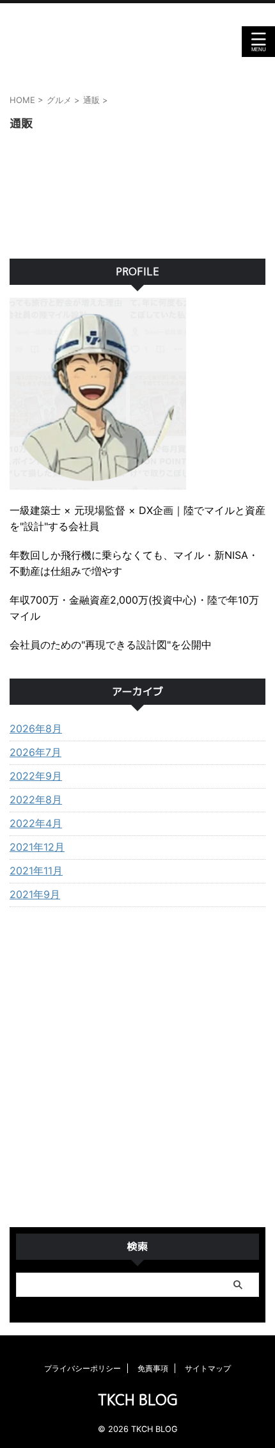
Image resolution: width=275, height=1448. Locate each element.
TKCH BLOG (137, 42)
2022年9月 (36, 775)
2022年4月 (36, 823)
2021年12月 (37, 847)
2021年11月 (36, 870)
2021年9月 (35, 894)
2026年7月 (35, 752)
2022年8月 (36, 799)
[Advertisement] (137, 1070)
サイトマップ (208, 1368)
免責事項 (153, 1368)
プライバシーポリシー (82, 1368)
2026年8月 (36, 728)
